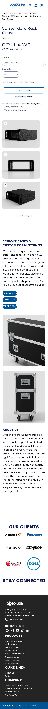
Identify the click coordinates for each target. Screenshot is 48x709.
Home (5, 13)
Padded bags (12, 657)
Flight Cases (16, 13)
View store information (15, 110)
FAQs (7, 676)
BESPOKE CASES (10, 306)
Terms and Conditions (16, 685)
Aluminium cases (13, 641)
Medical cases (12, 647)
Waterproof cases (14, 653)
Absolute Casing (16, 705)
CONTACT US (10, 293)
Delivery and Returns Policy (18, 688)
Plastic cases (12, 650)
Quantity (6, 69)
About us (9, 672)
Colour (5, 57)
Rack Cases (30, 13)
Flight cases (11, 644)
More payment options (24, 97)
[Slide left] (16, 216)
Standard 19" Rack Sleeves (14, 16)
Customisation (12, 663)
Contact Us (11, 695)
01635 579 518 (16, 619)
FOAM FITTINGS (10, 299)
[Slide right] (32, 216)
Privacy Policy (12, 691)
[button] (5, 5)
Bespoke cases (13, 660)
